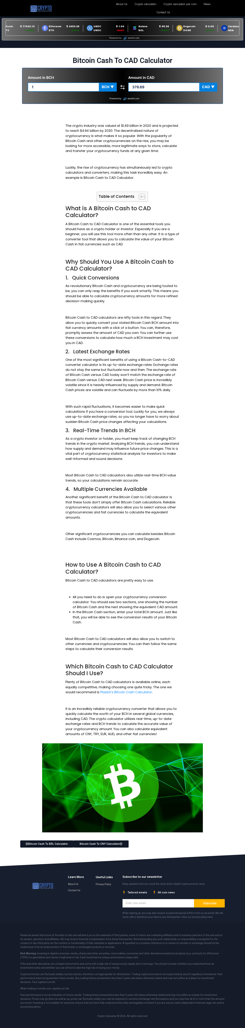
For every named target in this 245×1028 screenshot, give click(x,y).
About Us (122, 4)
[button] (108, 87)
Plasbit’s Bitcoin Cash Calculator (126, 692)
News (207, 4)
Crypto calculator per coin (180, 4)
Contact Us (163, 12)
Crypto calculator (146, 4)
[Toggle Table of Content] (140, 197)
